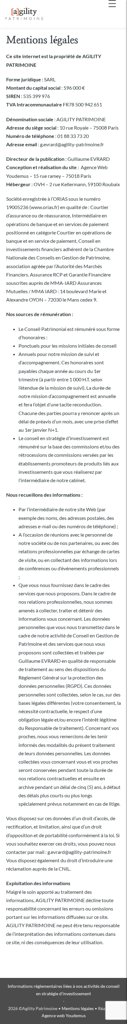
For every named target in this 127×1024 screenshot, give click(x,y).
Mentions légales (78, 1008)
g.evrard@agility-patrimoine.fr (79, 852)
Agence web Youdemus (64, 1015)
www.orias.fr (44, 207)
